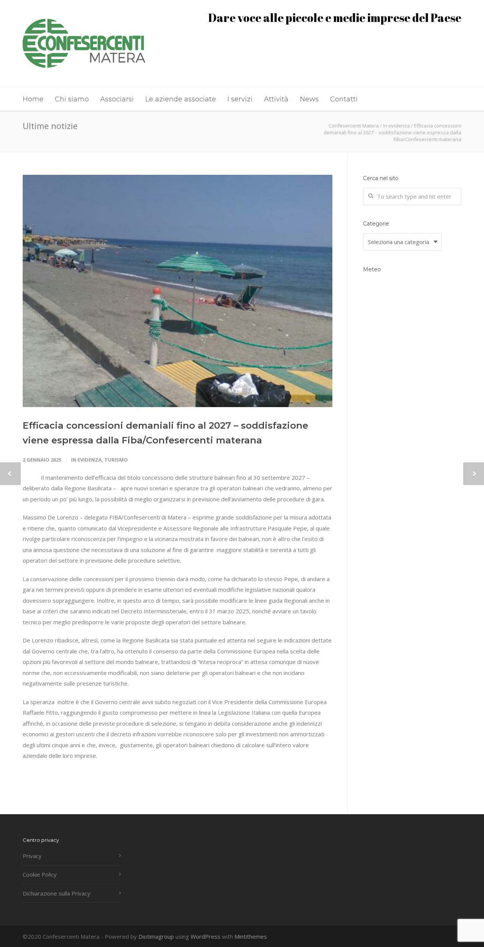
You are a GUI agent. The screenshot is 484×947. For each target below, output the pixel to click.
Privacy (32, 856)
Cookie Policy (40, 874)
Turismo (116, 459)
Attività (276, 99)
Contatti (344, 99)
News (309, 99)
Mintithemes (250, 936)
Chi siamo (72, 99)
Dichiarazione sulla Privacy (56, 893)
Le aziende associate (180, 99)
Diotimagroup (156, 936)
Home (33, 99)
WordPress (205, 936)
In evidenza (86, 459)
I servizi (240, 99)
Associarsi (117, 99)
